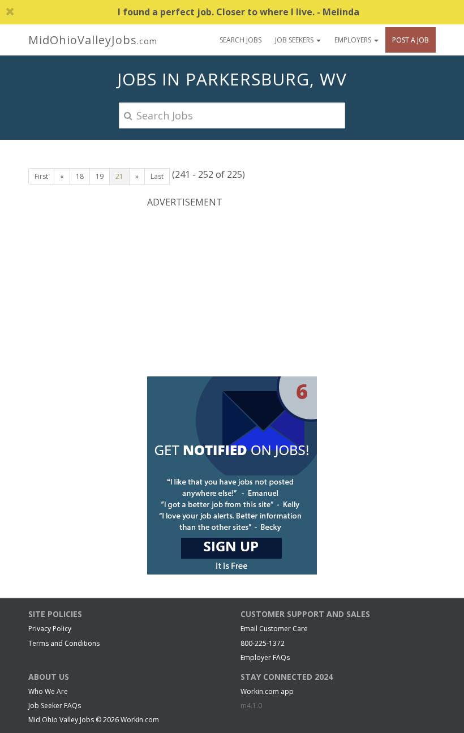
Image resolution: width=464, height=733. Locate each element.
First (41, 176)
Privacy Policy (49, 628)
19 (100, 176)
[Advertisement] (232, 291)
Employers (353, 40)
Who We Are (48, 691)
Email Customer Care (274, 628)
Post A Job (410, 40)
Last (157, 176)
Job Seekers (295, 40)
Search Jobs (240, 40)
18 (80, 176)
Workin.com (140, 720)
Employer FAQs (265, 657)
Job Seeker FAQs (54, 705)
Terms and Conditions (64, 643)
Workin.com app (267, 691)
